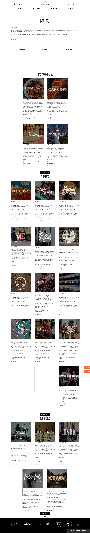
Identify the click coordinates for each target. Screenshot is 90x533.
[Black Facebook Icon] (17, 4)
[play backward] (11, 524)
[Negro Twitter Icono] (19, 4)
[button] (45, 74)
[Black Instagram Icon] (14, 4)
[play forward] (78, 524)
